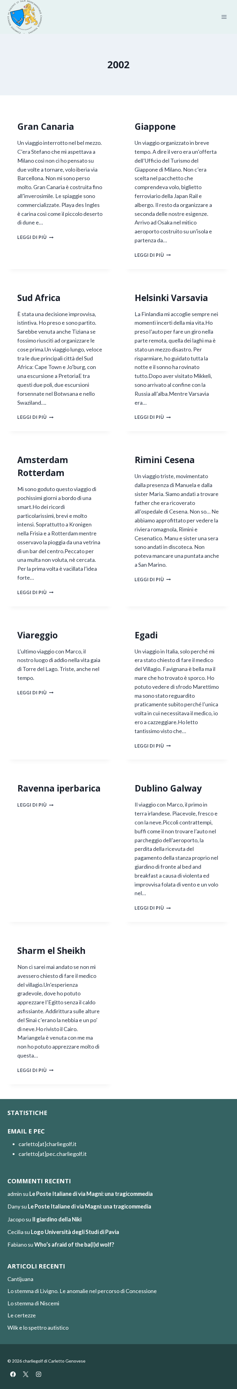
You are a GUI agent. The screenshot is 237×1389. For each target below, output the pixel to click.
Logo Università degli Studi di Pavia (75, 1231)
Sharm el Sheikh (51, 950)
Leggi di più (35, 237)
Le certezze (21, 1315)
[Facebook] (13, 1374)
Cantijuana (20, 1279)
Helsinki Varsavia (171, 298)
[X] (25, 1374)
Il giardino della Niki (56, 1219)
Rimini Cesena (165, 460)
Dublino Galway (168, 788)
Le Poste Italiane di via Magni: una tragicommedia (91, 1193)
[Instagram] (38, 1374)
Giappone (155, 126)
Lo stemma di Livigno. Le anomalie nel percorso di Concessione (82, 1291)
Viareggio (37, 635)
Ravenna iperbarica (59, 788)
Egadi (146, 635)
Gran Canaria (45, 126)
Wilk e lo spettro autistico (38, 1327)
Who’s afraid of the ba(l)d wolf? (74, 1244)
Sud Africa (38, 298)
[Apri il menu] (224, 17)
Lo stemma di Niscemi (33, 1303)
